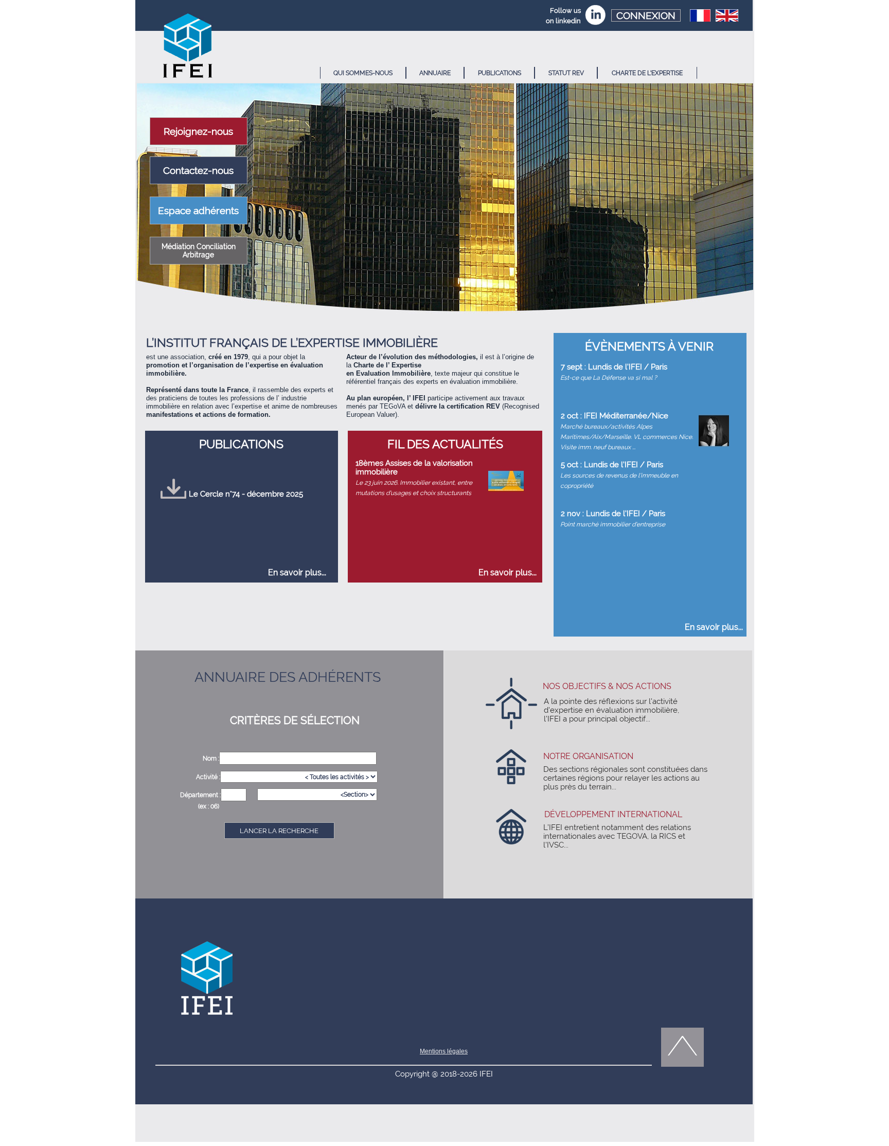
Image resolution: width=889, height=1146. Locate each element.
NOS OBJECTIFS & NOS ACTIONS (607, 686)
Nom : (211, 758)
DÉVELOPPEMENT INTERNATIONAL (613, 814)
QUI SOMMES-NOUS (363, 73)
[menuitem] (363, 73)
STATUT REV (566, 73)
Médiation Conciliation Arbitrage (199, 250)
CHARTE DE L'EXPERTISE (647, 73)
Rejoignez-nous (198, 131)
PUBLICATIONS (499, 73)
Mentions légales (444, 1051)
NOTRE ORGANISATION (588, 756)
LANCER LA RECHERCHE (279, 831)
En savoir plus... (297, 572)
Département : (200, 795)
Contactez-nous (198, 170)
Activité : (208, 777)
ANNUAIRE (435, 73)
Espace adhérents (198, 210)
